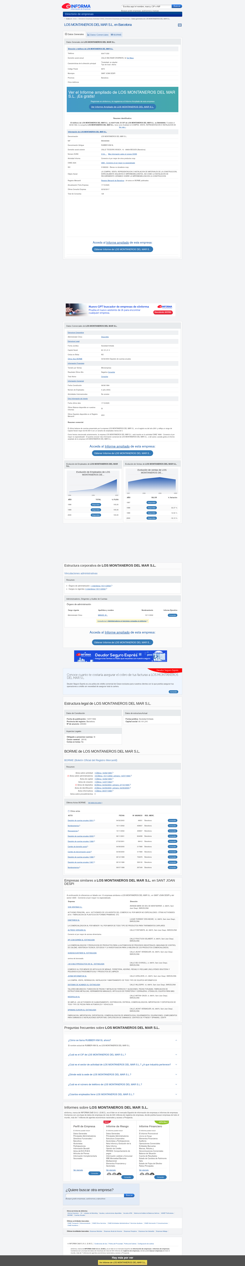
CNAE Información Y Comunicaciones (156, 1223)
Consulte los (121, 621)
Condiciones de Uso (100, 1244)
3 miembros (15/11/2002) (95, 589)
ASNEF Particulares (167, 1213)
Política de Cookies (130, 1244)
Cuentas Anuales (79, 1215)
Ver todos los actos (94, 803)
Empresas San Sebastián (146, 1231)
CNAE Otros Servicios (99, 1223)
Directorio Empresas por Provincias (117, 19)
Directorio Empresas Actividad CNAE (91, 19)
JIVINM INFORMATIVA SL (77, 976)
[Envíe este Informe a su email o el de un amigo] (180, 25)
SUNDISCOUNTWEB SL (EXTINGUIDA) (82, 953)
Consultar (111, 372)
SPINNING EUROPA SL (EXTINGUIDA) (82, 1010)
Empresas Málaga (161, 1231)
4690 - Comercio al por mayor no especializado (118, 163)
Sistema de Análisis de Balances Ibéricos (146, 1213)
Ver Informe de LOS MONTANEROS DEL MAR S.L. (122, 1262)
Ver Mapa (130, 58)
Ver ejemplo (78, 1170)
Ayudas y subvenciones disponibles (110, 1213)
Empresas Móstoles (96, 1231)
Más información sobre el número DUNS (122, 154)
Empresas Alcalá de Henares (113, 1231)
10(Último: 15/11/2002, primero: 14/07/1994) (113, 775)
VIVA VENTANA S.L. (75, 907)
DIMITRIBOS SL (74, 920)
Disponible (105, 337)
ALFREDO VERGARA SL (77, 930)
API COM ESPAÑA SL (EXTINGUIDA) (81, 940)
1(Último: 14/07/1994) (103, 782)
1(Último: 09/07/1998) (103, 791)
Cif (81, 1213)
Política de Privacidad (116, 1244)
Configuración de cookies (146, 1244)
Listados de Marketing (91, 1213)
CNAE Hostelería (73, 1225)
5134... (104, 154)
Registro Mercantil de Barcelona (112, 180)
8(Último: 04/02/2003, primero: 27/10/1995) (112, 785)
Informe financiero (73, 1213)
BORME (70, 1215)
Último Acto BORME (75, 359)
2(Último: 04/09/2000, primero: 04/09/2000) (112, 788)
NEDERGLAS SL (74, 997)
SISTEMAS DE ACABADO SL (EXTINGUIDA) (84, 985)
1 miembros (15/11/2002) (101, 585)
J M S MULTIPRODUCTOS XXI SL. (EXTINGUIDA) (86, 964)
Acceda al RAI (127, 1213)
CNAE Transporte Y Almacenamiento (79, 1223)
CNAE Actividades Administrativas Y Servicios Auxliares (125, 1223)
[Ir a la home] (76, 5)
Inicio (75, 19)
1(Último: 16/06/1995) (103, 773)
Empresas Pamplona (130, 1231)
